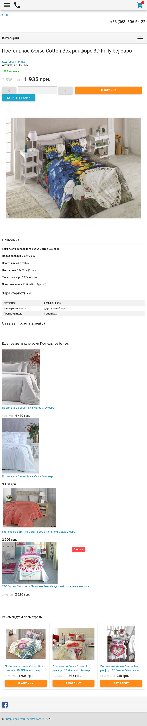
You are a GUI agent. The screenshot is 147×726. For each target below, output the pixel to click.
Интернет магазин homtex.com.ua (24, 719)
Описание (11, 240)
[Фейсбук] (6, 705)
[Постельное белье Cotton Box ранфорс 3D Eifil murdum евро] (26, 643)
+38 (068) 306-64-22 (127, 22)
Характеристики (16, 293)
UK (1, 15)
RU (6, 15)
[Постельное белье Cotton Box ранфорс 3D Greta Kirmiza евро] (73, 643)
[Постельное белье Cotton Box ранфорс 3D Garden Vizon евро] (121, 643)
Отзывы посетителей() (23, 323)
